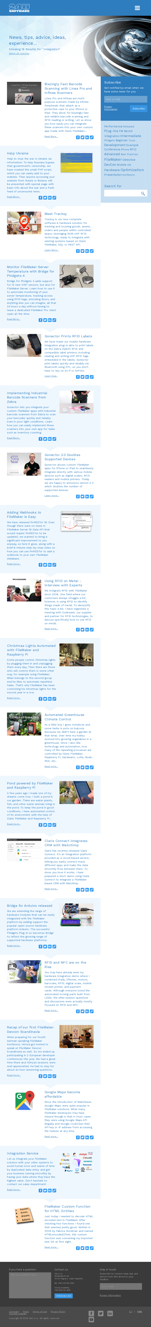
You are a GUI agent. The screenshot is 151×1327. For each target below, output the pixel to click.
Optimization (132, 170)
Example (132, 145)
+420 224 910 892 (66, 1283)
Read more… (52, 1136)
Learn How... (51, 376)
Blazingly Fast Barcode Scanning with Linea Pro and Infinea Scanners (68, 88)
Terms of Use (40, 1312)
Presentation (113, 174)
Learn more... (52, 495)
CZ (130, 1312)
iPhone (125, 149)
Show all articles (19, 53)
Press (26, 1312)
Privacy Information (110, 108)
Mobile (121, 164)
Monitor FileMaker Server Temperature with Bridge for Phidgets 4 (30, 271)
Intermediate (130, 136)
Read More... (51, 136)
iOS (129, 164)
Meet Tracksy (56, 214)
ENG (139, 1312)
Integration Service (22, 1153)
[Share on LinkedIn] (87, 137)
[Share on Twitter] (82, 137)
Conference (112, 149)
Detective (129, 159)
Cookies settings (18, 1314)
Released (128, 126)
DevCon (110, 164)
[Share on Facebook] (78, 137)
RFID (133, 149)
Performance (113, 126)
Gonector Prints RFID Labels (68, 336)
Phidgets (109, 140)
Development (115, 145)
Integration (112, 136)
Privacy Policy (58, 1312)
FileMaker (113, 159)
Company (14, 1312)
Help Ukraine (17, 153)
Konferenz (129, 174)
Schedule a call (63, 1296)
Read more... (14, 564)
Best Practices (129, 154)
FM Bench (126, 131)
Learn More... (52, 250)
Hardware (112, 170)
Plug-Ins (111, 131)
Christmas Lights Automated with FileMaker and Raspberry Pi (31, 650)
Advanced (112, 154)
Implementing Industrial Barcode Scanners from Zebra (27, 397)
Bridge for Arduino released (29, 905)
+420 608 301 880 (63, 1290)
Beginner (122, 140)
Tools (132, 140)
